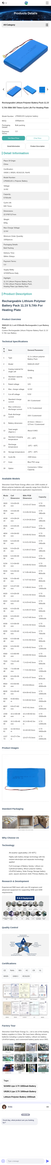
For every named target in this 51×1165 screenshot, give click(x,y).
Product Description (37, 146)
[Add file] (3, 1161)
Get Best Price (13, 138)
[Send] (48, 1161)
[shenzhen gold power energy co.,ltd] (26, 3)
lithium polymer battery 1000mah (19, 1097)
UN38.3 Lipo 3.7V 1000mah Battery (20, 1091)
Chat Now (37, 138)
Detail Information (13, 146)
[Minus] (47, 1106)
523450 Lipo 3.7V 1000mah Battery (20, 1086)
